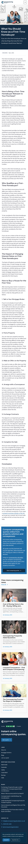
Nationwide (4, 765)
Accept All (6, 840)
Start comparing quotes (13, 570)
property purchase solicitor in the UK (13, 513)
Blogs (2, 755)
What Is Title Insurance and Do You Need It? (12, 793)
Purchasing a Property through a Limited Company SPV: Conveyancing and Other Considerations (11, 789)
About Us (3, 750)
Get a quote (6, 740)
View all (3, 585)
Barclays (3, 775)
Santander (4, 767)
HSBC (2, 778)
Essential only (15, 840)
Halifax (3, 770)
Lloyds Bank (4, 772)
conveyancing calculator (16, 558)
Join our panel (5, 758)
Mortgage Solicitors (6, 752)
